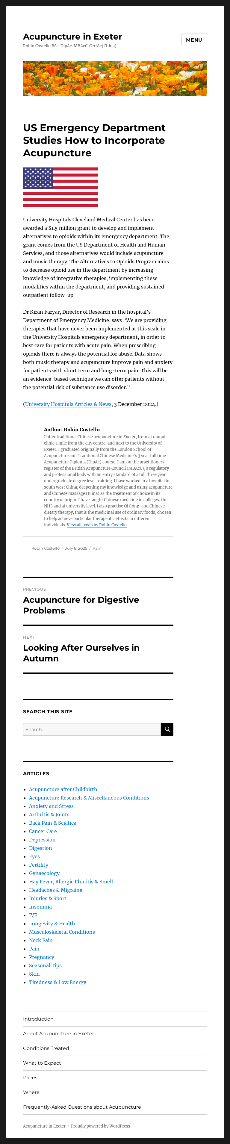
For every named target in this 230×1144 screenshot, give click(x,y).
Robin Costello (45, 548)
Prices (30, 1077)
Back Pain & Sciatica (52, 823)
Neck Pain (41, 940)
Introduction (38, 1019)
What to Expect (42, 1063)
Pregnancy (41, 957)
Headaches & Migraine (55, 890)
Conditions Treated (46, 1048)
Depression (42, 840)
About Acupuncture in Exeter (58, 1033)
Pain (97, 548)
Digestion (40, 848)
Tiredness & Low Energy (57, 982)
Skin (34, 974)
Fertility (38, 865)
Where (31, 1092)
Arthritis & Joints (49, 814)
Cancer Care (43, 831)
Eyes (34, 856)
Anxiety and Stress (51, 806)
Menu (194, 40)
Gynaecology (44, 873)
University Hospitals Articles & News (68, 404)
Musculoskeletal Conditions (62, 932)
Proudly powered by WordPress (100, 1126)
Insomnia (40, 907)
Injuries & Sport (47, 898)
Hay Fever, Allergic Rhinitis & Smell (71, 882)
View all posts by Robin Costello (97, 525)
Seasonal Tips (45, 965)
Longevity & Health (52, 924)
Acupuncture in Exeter (72, 36)
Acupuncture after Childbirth (63, 789)
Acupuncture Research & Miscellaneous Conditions (89, 798)
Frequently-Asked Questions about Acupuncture (82, 1107)
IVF (33, 915)
